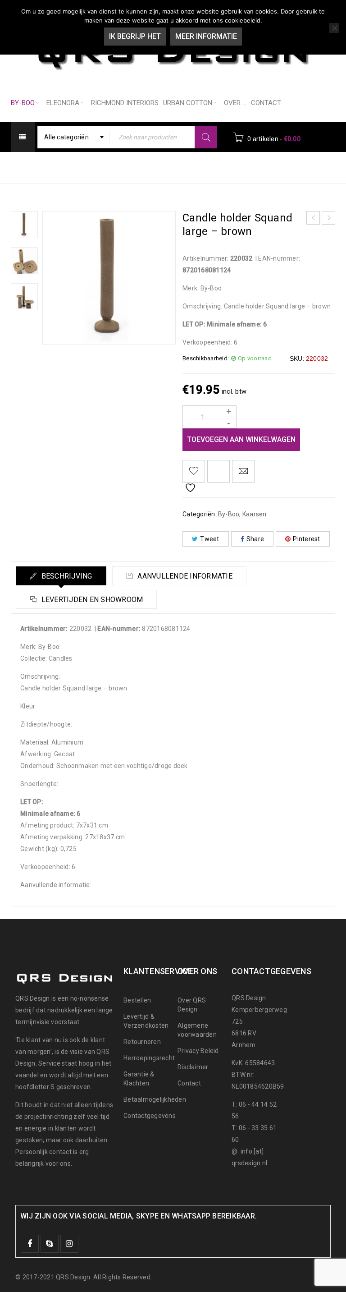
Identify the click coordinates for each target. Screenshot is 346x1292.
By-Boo (136, 167)
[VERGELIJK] (218, 471)
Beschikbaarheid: (205, 358)
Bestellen (137, 1000)
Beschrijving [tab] (65, 576)
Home (101, 167)
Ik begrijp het (135, 36)
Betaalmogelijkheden (154, 1099)
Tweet (209, 539)
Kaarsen (176, 167)
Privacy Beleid (198, 1050)
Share (255, 539)
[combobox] (73, 137)
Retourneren (142, 1041)
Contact (189, 1083)
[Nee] (334, 28)
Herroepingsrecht (149, 1058)
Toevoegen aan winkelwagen (241, 439)
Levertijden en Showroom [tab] (91, 599)
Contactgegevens (149, 1115)
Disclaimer (193, 1067)
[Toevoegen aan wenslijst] (193, 471)
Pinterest (306, 539)
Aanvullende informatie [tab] (184, 576)
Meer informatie (206, 36)
